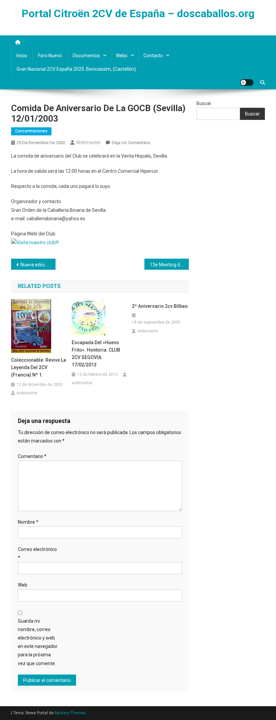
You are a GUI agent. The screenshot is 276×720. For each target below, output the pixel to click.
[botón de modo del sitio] (246, 82)
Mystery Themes (70, 713)
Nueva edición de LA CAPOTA (38, 264)
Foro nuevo (50, 55)
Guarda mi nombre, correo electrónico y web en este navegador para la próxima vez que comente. (38, 642)
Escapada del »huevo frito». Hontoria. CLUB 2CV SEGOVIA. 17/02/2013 (96, 353)
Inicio (21, 55)
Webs (122, 55)
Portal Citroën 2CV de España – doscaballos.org (138, 13)
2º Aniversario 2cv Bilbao (160, 306)
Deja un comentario (131, 142)
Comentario (32, 456)
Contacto (153, 55)
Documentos (86, 55)
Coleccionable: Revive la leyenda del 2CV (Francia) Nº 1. (38, 367)
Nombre (28, 522)
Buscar (204, 103)
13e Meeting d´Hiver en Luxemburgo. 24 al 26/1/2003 (169, 264)
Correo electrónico (37, 553)
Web (22, 585)
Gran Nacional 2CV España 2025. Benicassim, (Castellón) (76, 69)
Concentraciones (31, 131)
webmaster (88, 142)
